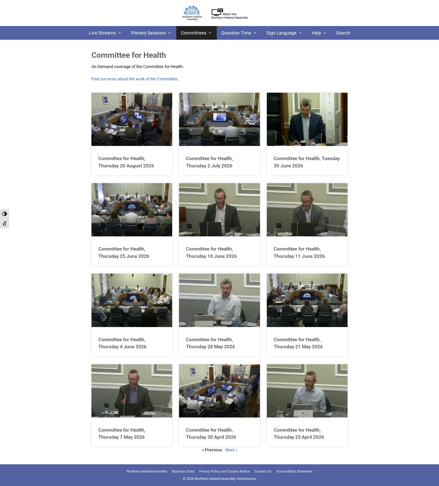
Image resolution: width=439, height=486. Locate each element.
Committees (193, 33)
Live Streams (102, 33)
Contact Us (263, 471)
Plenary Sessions (148, 33)
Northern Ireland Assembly (147, 471)
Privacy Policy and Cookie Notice (224, 471)
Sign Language (281, 33)
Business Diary (183, 471)
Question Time (236, 33)
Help (316, 33)
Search (343, 33)
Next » (231, 449)
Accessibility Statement (294, 471)
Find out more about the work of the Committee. (135, 79)
